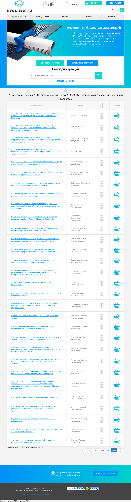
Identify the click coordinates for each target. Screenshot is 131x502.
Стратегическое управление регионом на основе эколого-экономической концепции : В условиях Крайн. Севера (36, 338)
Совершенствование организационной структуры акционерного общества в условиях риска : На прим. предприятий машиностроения (33, 127)
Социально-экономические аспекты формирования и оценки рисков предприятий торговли (34, 261)
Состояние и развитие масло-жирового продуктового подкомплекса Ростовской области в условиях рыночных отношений (35, 206)
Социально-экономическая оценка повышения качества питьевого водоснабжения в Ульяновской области (35, 240)
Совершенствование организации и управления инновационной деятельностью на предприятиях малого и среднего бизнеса (36, 151)
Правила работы (19, 17)
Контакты (112, 17)
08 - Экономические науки (51, 95)
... (85, 450)
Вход (93, 3)
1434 (108, 450)
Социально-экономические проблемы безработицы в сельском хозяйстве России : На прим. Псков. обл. (34, 218)
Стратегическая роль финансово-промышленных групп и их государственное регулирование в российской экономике (35, 361)
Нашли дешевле (42, 17)
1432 (96, 450)
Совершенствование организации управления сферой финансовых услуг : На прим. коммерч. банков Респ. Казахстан (34, 115)
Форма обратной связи (105, 474)
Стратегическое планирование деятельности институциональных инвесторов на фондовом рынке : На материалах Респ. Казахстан (35, 349)
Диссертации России (50, 63)
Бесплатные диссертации (82, 63)
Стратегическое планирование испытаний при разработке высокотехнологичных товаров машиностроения (36, 372)
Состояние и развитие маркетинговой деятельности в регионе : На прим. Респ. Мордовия (34, 195)
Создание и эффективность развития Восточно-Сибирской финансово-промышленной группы (36, 173)
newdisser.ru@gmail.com (68, 475)
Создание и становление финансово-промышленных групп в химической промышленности (36, 163)
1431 (90, 450)
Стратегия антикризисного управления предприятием (34, 397)
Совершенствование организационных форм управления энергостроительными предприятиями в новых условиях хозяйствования (35, 139)
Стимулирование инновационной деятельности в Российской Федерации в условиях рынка (32, 327)
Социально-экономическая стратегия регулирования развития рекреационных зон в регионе (34, 229)
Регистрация (115, 3)
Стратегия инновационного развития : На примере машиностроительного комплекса (33, 441)
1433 (102, 450)
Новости (88, 17)
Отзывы (65, 17)
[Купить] (117, 117)
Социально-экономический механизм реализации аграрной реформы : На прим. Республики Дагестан (33, 250)
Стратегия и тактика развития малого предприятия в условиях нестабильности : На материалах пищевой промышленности (34, 408)
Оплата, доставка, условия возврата (36, 494)
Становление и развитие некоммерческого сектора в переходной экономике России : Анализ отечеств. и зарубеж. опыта (34, 305)
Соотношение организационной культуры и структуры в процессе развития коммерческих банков (35, 184)
